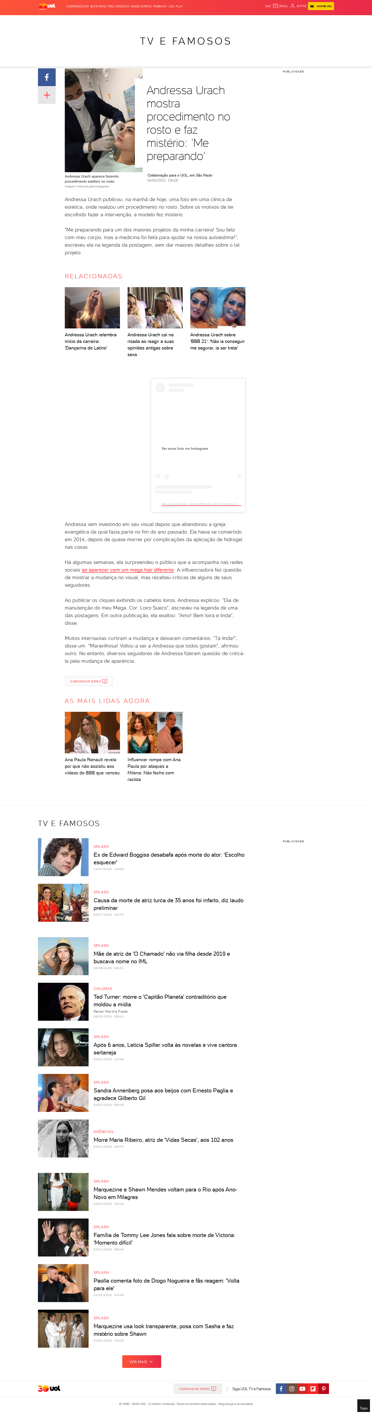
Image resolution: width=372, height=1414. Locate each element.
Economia (144, 20)
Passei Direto (141, 6)
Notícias (95, 20)
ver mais (138, 1362)
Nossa (274, 20)
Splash (190, 20)
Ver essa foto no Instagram (185, 448)
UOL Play (176, 6)
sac (268, 6)
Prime (293, 20)
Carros (127, 20)
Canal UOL (258, 20)
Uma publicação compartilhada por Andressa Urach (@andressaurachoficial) (223, 504)
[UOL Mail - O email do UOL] (280, 6)
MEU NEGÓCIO (118, 6)
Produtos (48, 20)
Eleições (78, 20)
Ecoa (243, 20)
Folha (160, 20)
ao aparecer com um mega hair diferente (128, 570)
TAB (284, 20)
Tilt (234, 20)
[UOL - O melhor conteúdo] (47, 6)
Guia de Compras (325, 20)
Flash (63, 20)
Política (112, 20)
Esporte (174, 20)
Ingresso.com (77, 6)
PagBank (160, 6)
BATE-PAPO (98, 6)
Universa (206, 20)
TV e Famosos (186, 41)
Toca (303, 20)
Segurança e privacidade (235, 1404)
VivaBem (223, 20)
